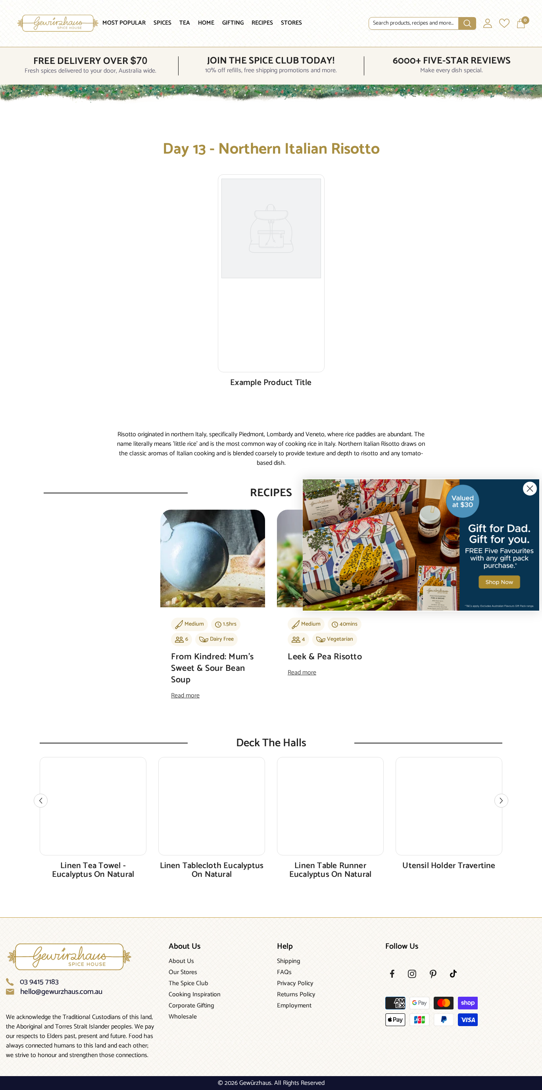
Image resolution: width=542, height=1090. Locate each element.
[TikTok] (453, 973)
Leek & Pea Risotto (325, 657)
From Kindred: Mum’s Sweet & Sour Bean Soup (212, 668)
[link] (421, 544)
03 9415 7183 (39, 982)
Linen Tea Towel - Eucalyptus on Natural (93, 870)
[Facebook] (392, 973)
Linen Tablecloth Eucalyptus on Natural (212, 870)
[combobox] (414, 23)
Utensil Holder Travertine (448, 865)
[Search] (422, 23)
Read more (185, 695)
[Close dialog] (530, 488)
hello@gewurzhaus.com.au (61, 992)
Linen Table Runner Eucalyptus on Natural (330, 870)
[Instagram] (412, 974)
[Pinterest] (433, 974)
